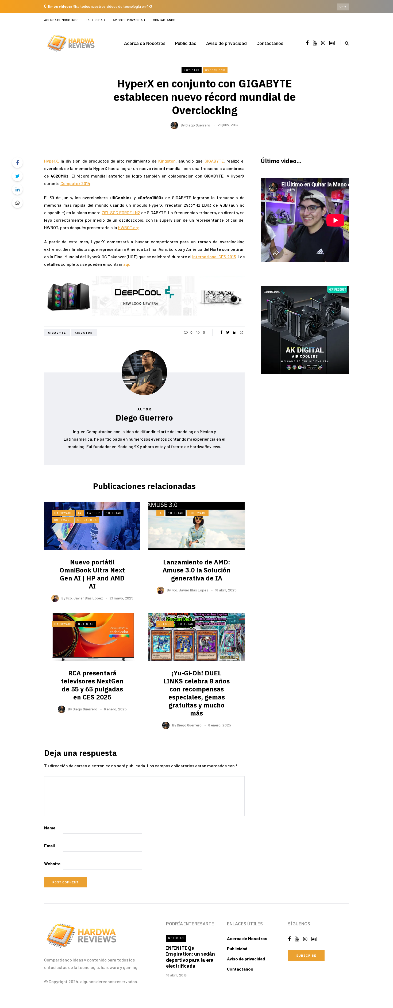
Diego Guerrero (198, 124)
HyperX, (51, 160)
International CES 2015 (214, 256)
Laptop (93, 512)
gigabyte (57, 332)
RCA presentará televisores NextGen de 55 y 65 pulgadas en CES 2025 (92, 685)
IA (80, 512)
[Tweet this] (17, 176)
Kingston (167, 160)
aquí (127, 264)
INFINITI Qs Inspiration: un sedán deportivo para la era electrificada (190, 957)
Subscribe (306, 955)
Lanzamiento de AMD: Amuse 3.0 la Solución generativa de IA (196, 570)
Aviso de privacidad (129, 20)
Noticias (191, 70)
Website (52, 863)
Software (63, 519)
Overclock (215, 70)
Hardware (63, 512)
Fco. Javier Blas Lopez (84, 598)
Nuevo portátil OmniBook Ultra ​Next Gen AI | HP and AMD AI (92, 574)
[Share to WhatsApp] (17, 202)
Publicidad (96, 20)
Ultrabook (87, 519)
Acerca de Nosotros (61, 20)
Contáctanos (164, 20)
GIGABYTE (214, 160)
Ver (343, 7)
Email (49, 845)
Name (50, 827)
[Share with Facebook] (17, 162)
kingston (84, 332)
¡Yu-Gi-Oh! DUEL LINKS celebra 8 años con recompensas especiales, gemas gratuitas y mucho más (196, 693)
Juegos (165, 623)
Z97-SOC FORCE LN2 (121, 212)
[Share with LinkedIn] (17, 189)
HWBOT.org (129, 227)
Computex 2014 (75, 183)
